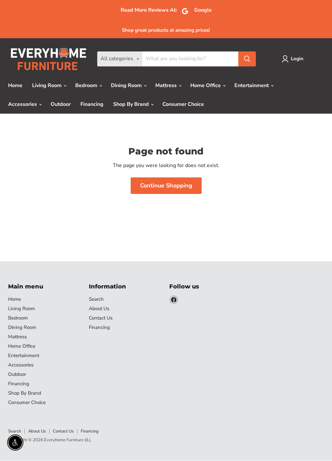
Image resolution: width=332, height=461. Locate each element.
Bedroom (87, 85)
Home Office (206, 85)
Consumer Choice (183, 104)
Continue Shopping (166, 185)
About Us (99, 308)
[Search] (247, 58)
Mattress (166, 85)
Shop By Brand (131, 104)
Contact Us (101, 318)
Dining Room (127, 85)
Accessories (23, 104)
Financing (91, 104)
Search (96, 299)
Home (15, 85)
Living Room (47, 85)
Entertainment (252, 85)
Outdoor (61, 104)
